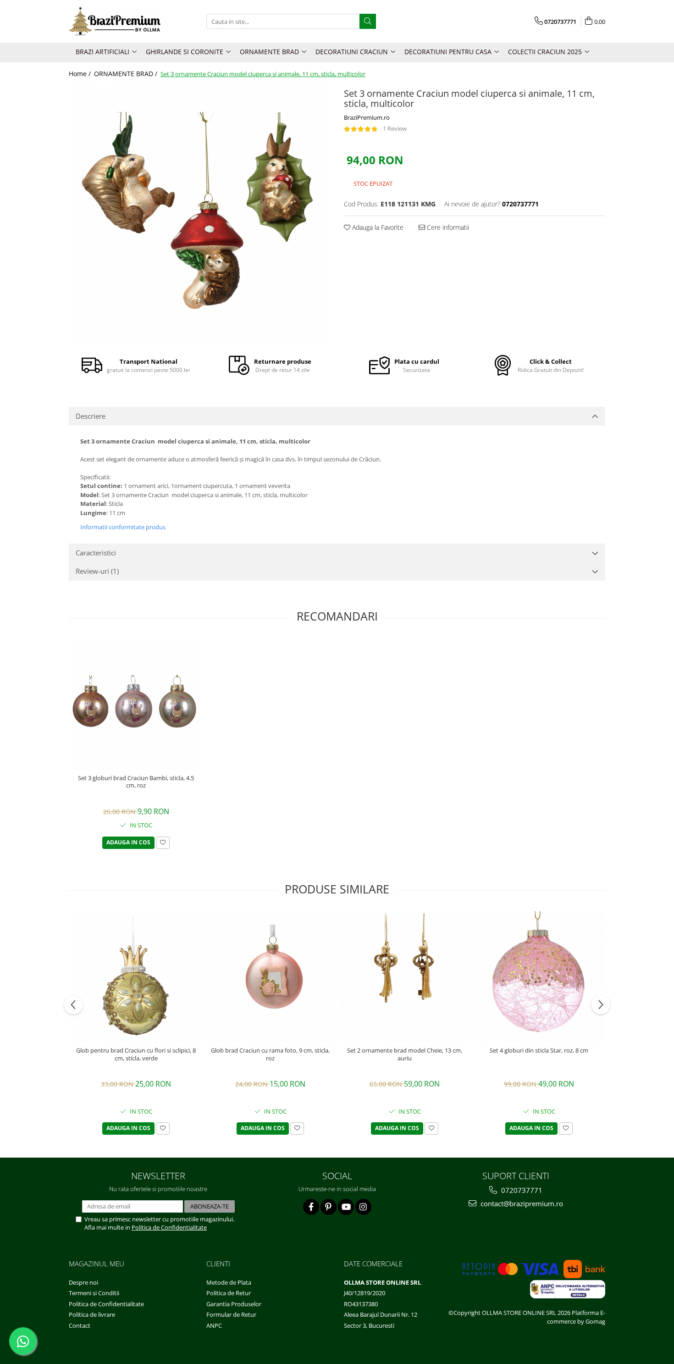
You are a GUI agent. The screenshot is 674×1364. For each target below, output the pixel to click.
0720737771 (520, 1190)
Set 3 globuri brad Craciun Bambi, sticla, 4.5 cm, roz (136, 782)
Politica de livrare (92, 1314)
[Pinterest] (328, 1207)
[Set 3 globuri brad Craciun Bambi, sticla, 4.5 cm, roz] (136, 704)
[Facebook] (311, 1207)
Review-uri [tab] (97, 571)
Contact (79, 1325)
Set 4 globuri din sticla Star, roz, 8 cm (539, 1050)
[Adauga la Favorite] (163, 843)
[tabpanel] (199, 213)
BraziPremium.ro (367, 117)
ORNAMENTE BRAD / (126, 73)
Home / (81, 73)
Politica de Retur (228, 1293)
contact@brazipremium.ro (521, 1203)
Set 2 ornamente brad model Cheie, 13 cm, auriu (404, 1054)
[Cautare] (367, 21)
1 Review (395, 128)
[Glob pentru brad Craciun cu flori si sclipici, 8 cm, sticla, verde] (136, 976)
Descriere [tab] (90, 416)
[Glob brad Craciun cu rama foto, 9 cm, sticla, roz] (270, 976)
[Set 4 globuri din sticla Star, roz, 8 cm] (539, 976)
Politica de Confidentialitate (169, 1227)
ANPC (214, 1325)
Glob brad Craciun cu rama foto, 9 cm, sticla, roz (270, 1054)
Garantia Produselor (233, 1304)
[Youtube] (346, 1207)
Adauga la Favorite (376, 227)
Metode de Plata (228, 1282)
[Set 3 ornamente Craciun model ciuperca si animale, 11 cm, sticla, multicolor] (199, 213)
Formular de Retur (231, 1314)
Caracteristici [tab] (96, 552)
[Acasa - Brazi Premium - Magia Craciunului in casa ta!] (114, 21)
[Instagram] (363, 1207)
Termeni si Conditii (94, 1293)
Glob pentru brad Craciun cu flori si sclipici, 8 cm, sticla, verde (136, 1054)
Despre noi (83, 1282)
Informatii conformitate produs (123, 527)
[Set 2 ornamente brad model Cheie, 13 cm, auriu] (404, 976)
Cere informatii (447, 227)
